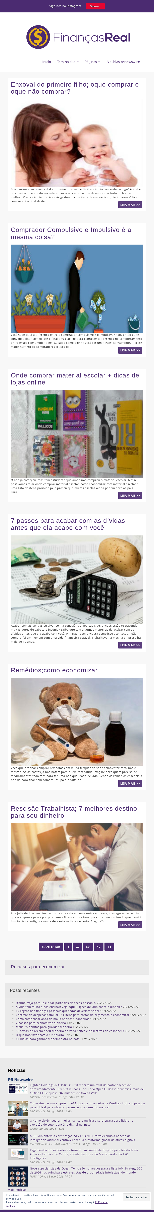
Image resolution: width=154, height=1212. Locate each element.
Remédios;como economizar (54, 670)
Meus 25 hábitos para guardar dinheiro (44, 1027)
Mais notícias (17, 1190)
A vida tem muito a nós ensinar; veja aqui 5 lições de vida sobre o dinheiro (69, 1007)
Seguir (94, 6)
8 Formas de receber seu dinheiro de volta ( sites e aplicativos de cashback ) (70, 1031)
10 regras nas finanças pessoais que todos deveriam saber (57, 1011)
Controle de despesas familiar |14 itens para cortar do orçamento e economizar (73, 1015)
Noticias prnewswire (123, 61)
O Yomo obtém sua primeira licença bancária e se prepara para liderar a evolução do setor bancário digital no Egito (81, 1122)
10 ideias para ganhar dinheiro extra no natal (48, 1039)
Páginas (91, 61)
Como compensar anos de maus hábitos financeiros (52, 1019)
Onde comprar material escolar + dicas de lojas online (75, 379)
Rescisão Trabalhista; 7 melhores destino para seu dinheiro (74, 812)
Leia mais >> (130, 205)
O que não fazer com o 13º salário (40, 1035)
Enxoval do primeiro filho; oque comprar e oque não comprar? (75, 88)
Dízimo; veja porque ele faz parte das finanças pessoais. (56, 1003)
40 (99, 947)
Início (46, 61)
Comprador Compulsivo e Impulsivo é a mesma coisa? (71, 233)
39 (88, 947)
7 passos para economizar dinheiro (41, 1023)
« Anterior (51, 947)
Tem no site (67, 61)
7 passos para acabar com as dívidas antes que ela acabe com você (68, 524)
